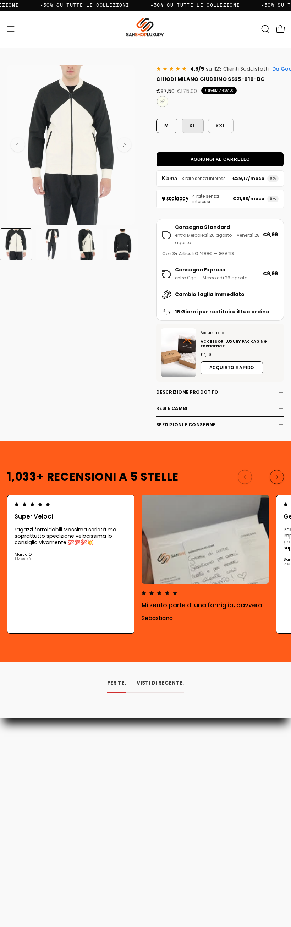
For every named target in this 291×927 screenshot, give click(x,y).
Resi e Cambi (172, 408)
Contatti (163, 746)
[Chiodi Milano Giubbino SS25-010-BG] (16, 244)
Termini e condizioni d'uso (183, 776)
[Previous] (18, 145)
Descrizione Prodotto (187, 392)
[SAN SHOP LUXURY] (145, 29)
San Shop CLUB (170, 786)
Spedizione (166, 766)
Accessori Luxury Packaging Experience (234, 344)
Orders (15, 851)
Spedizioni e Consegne (185, 425)
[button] (265, 29)
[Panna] (162, 101)
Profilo (14, 861)
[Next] (124, 145)
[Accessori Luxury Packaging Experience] (178, 352)
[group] (145, 564)
